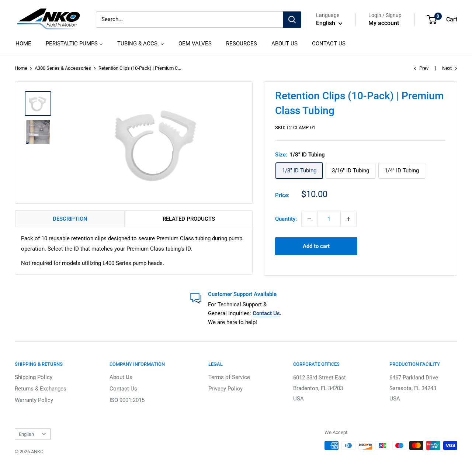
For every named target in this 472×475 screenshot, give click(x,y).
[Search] (292, 19)
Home (21, 68)
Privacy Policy (225, 388)
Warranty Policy (34, 400)
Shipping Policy (33, 377)
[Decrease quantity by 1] (309, 219)
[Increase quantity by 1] (348, 219)
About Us (121, 377)
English (26, 434)
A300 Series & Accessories (63, 68)
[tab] (70, 218)
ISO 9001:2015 (127, 400)
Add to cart (316, 246)
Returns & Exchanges (40, 388)
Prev (423, 68)
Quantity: (286, 219)
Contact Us (123, 388)
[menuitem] (23, 43)
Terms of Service (229, 377)
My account (383, 23)
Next (447, 68)
